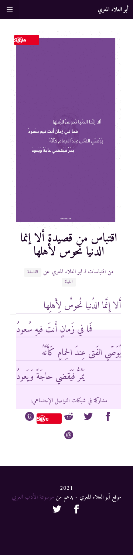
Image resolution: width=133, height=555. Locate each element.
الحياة (69, 282)
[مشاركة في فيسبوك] (107, 418)
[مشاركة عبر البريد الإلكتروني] (68, 436)
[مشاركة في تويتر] (88, 418)
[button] (9, 9)
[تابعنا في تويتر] (56, 510)
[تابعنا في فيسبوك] (76, 510)
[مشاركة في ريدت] (68, 418)
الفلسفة (32, 272)
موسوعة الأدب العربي (33, 497)
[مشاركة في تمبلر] (29, 418)
